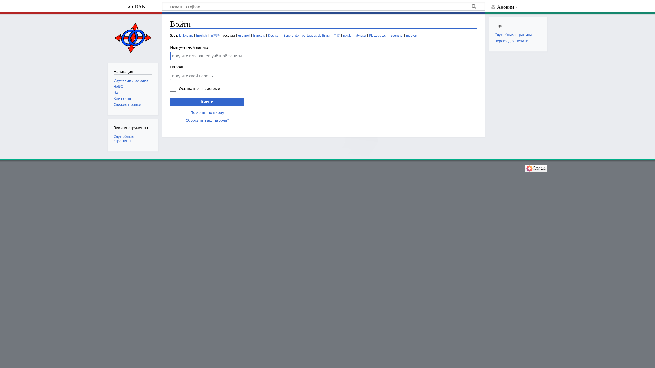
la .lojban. (186, 35)
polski (347, 35)
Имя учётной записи (189, 47)
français (259, 35)
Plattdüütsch (378, 35)
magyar (411, 35)
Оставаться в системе (199, 88)
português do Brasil (316, 35)
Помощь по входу (207, 112)
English (201, 35)
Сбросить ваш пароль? (207, 120)
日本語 (215, 35)
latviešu (360, 35)
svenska (397, 35)
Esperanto (291, 35)
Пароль (177, 66)
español (244, 35)
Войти (207, 101)
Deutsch (274, 35)
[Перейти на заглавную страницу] (133, 37)
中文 (337, 35)
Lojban (135, 6)
